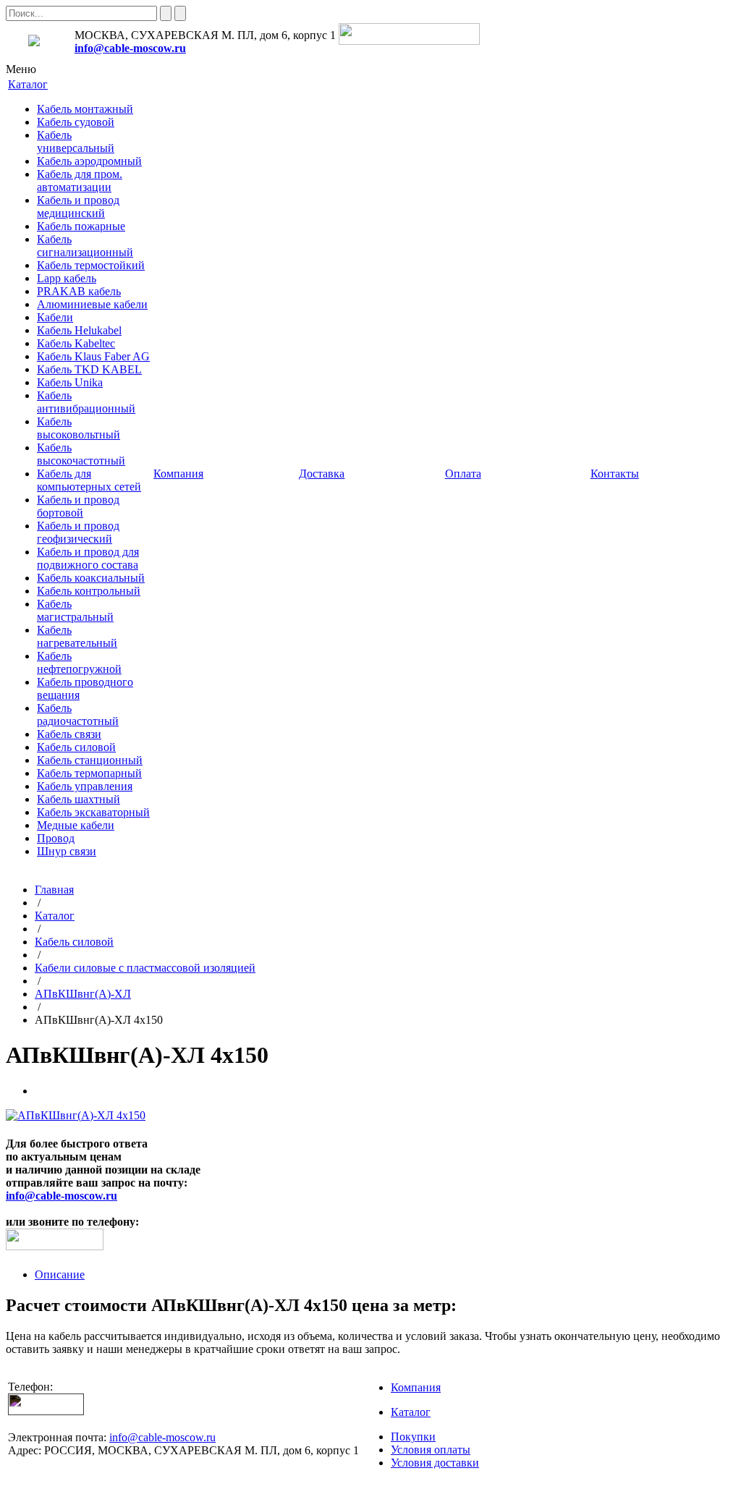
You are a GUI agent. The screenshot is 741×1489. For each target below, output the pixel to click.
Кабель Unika (70, 382)
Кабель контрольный (88, 591)
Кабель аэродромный (89, 161)
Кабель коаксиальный (91, 578)
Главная (54, 889)
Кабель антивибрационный (86, 402)
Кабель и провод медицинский (78, 206)
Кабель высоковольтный (78, 428)
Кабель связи (69, 734)
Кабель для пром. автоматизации (79, 180)
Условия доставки (435, 1462)
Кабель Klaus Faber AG (93, 356)
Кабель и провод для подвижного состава (88, 558)
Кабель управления (84, 786)
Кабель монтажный (85, 109)
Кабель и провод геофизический (78, 532)
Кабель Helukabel (79, 330)
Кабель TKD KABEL (89, 369)
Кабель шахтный (78, 799)
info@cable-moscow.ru (130, 48)
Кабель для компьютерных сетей (89, 480)
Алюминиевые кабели (92, 304)
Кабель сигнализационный (85, 245)
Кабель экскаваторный (93, 812)
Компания (416, 1387)
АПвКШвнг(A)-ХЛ (83, 994)
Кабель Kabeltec (76, 343)
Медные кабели (75, 825)
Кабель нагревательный (77, 636)
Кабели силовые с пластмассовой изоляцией (145, 968)
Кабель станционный (90, 760)
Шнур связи (66, 851)
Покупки (413, 1436)
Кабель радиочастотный (78, 714)
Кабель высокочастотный (81, 454)
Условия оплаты (430, 1449)
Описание (60, 1274)
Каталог (55, 915)
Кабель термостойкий (91, 265)
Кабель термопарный (89, 773)
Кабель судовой (75, 122)
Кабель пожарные (81, 226)
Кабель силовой (76, 747)
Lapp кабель (66, 278)
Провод (56, 838)
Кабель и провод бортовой (78, 506)
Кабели (55, 317)
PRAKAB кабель (79, 291)
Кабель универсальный (75, 141)
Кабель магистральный (75, 610)
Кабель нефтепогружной (79, 662)
